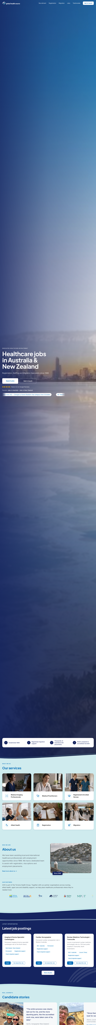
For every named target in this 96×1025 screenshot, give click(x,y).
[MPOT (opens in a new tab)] (44, 896)
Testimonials (76, 3)
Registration (52, 3)
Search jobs (10, 381)
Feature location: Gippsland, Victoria (53, 394)
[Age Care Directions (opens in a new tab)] (73, 896)
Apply (7, 963)
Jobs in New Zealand (26, 390)
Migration (61, 3)
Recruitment (42, 3)
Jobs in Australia (13, 390)
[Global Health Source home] (11, 3)
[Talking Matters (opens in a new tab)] (59, 896)
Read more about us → (9, 871)
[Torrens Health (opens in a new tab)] (17, 896)
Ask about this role (18, 963)
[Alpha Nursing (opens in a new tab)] (30, 896)
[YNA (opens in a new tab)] (3, 896)
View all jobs (48, 973)
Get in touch (88, 3)
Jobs (68, 3)
